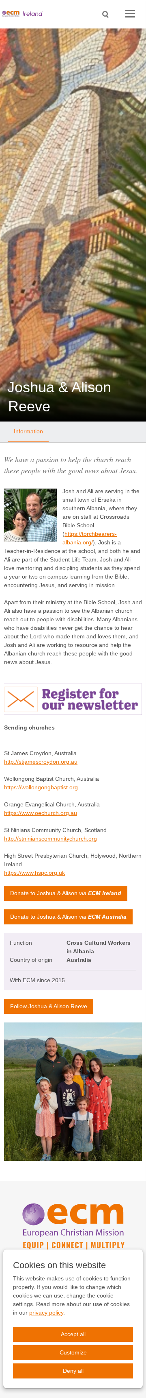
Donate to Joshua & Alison (65, 893)
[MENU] (130, 14)
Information (28, 431)
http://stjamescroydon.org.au (40, 761)
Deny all (73, 1370)
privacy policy (46, 1312)
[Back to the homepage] (24, 14)
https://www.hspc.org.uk (34, 872)
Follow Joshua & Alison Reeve (48, 1006)
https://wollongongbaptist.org (41, 787)
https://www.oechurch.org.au (40, 813)
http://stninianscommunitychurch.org (50, 838)
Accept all (73, 1334)
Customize (73, 1352)
